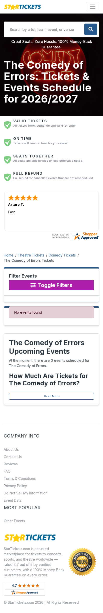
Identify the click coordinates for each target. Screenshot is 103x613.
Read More (51, 396)
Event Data (13, 500)
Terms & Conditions (20, 478)
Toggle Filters (54, 285)
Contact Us (13, 457)
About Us (11, 449)
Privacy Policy (15, 486)
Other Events (14, 521)
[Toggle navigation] (92, 6)
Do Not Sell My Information (26, 493)
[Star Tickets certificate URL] (75, 235)
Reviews (11, 464)
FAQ (7, 471)
